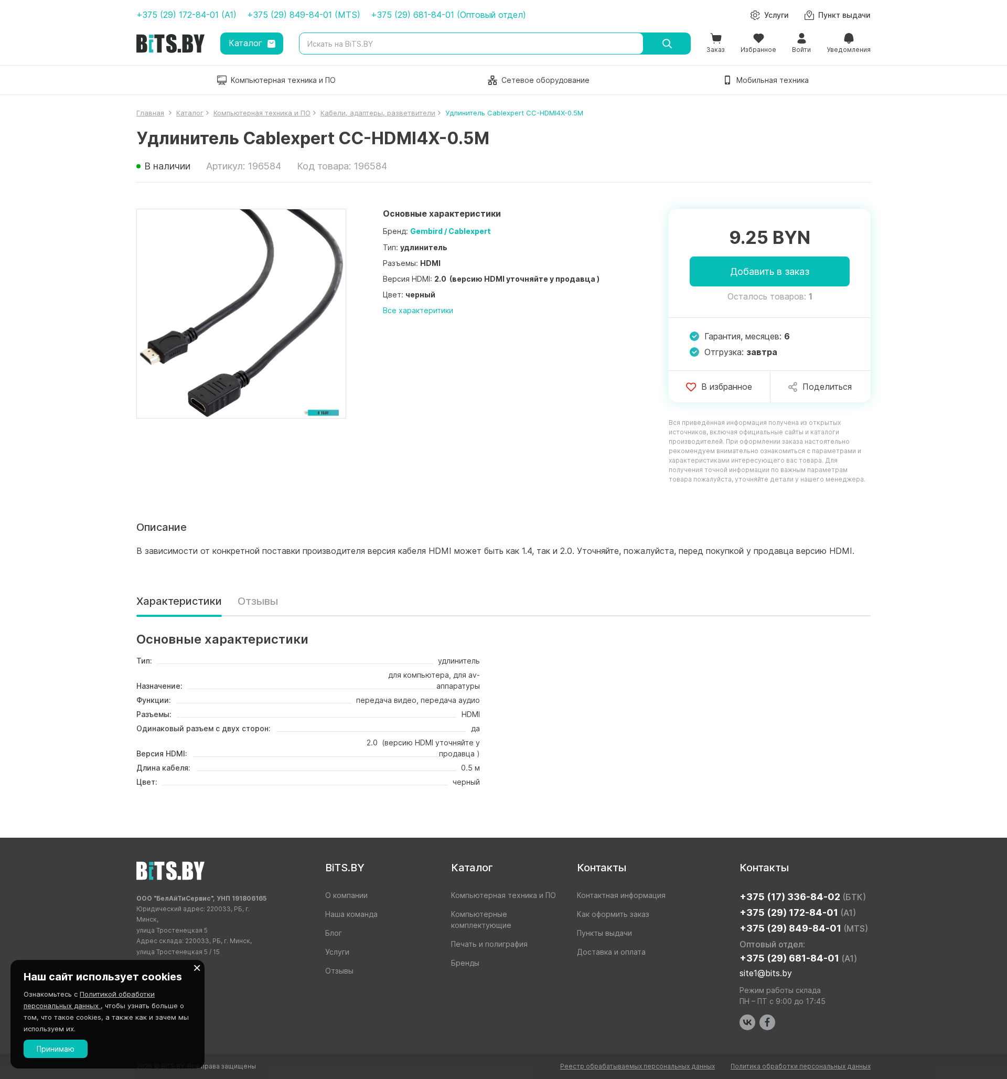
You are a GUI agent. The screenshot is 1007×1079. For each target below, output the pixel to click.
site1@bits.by (766, 973)
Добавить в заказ (769, 271)
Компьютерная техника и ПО (503, 895)
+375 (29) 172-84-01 (798, 912)
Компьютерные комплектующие (481, 920)
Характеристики (179, 601)
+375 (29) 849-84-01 (804, 928)
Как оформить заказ (613, 914)
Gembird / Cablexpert (450, 231)
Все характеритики (418, 310)
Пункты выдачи (604, 932)
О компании (346, 895)
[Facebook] (767, 1022)
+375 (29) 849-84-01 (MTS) (303, 14)
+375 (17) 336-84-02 (803, 896)
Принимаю (55, 1048)
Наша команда (351, 914)
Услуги (337, 951)
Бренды (465, 962)
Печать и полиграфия (489, 943)
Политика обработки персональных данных (801, 1066)
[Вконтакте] (747, 1022)
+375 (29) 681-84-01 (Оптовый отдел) (448, 14)
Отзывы (258, 601)
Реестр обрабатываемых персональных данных (637, 1066)
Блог (333, 932)
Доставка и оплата (611, 951)
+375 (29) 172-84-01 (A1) (186, 14)
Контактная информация (621, 895)
